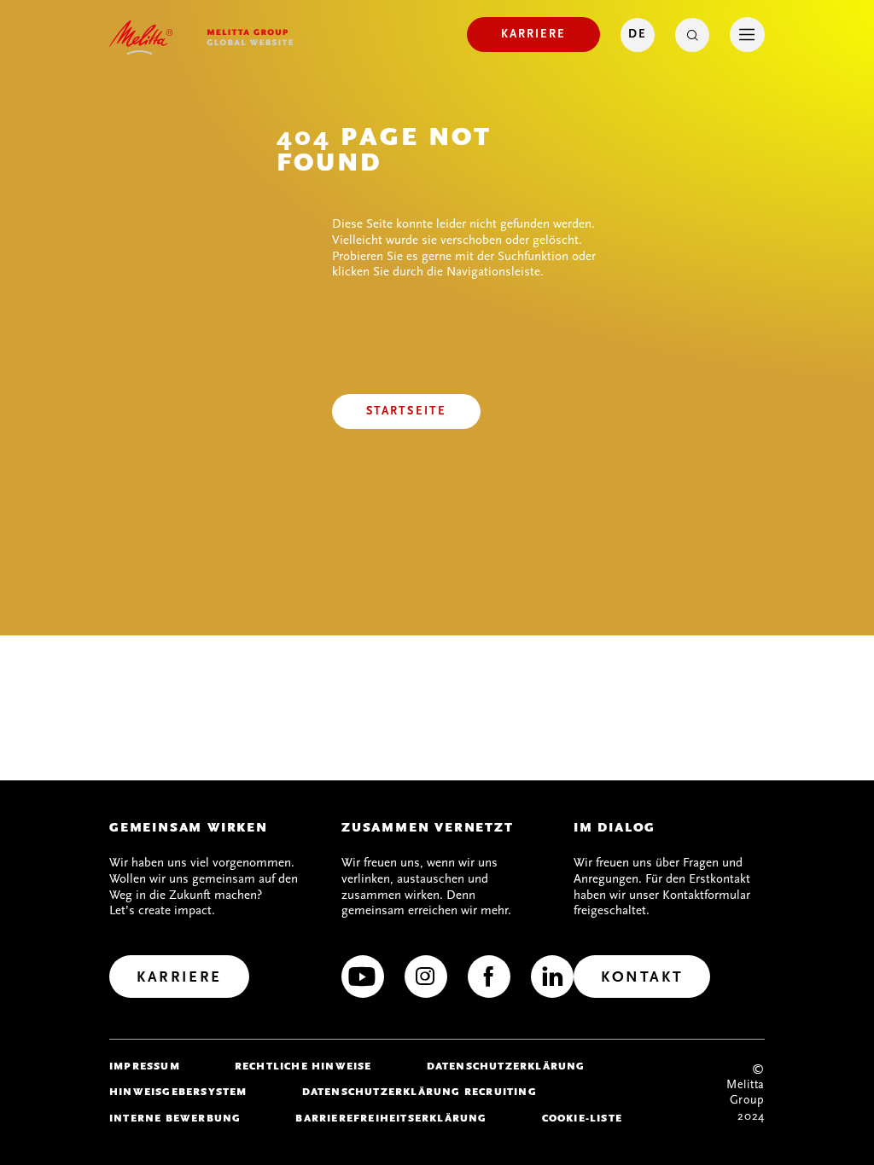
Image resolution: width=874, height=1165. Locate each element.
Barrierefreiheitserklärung (391, 1118)
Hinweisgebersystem (178, 1092)
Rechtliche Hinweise (303, 1066)
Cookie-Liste (582, 1118)
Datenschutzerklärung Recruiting (419, 1092)
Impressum (144, 1066)
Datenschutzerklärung (506, 1066)
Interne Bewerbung (175, 1118)
